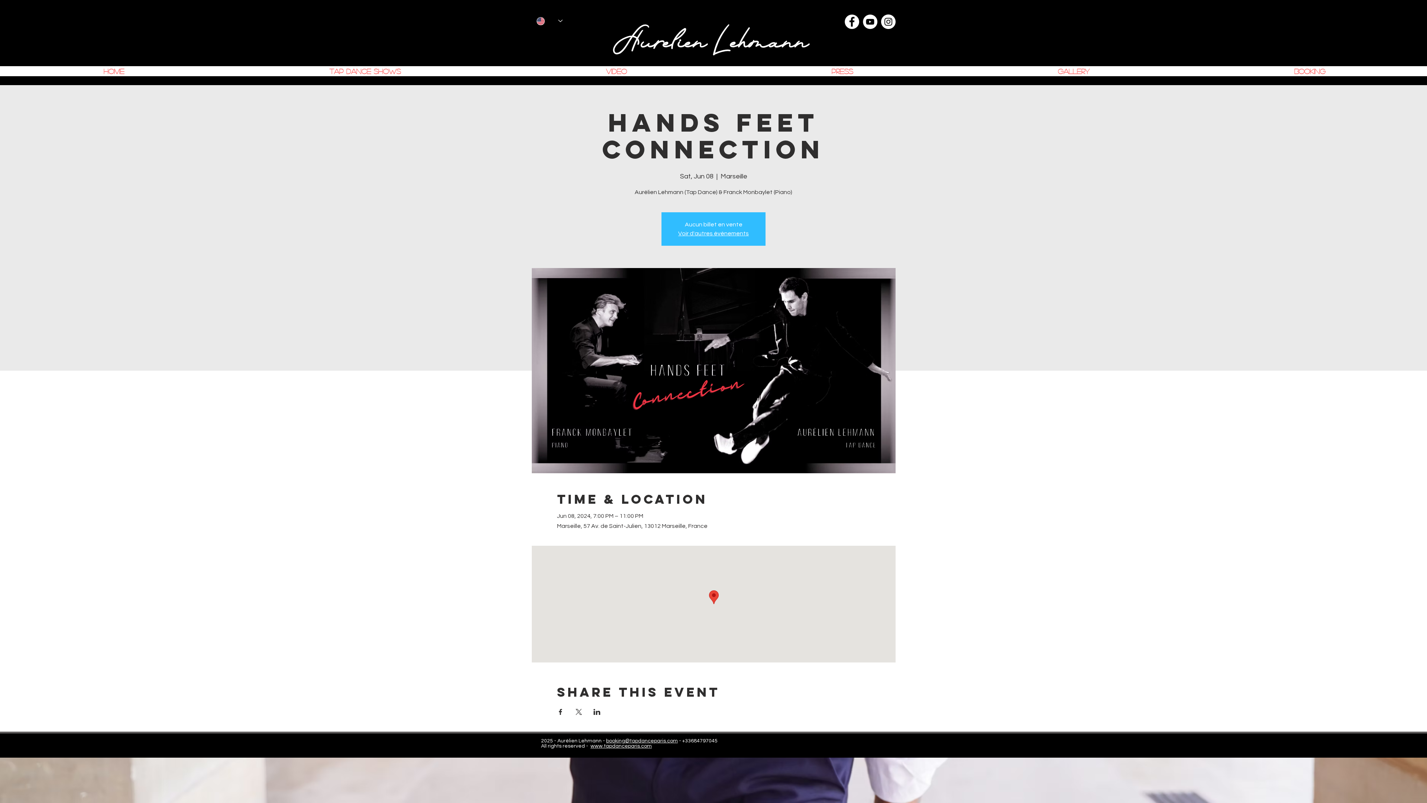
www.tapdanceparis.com (621, 746)
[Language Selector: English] (549, 21)
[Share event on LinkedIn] (597, 712)
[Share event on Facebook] (560, 712)
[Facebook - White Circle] (852, 21)
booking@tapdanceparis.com (642, 741)
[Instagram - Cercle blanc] (888, 21)
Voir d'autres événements (713, 233)
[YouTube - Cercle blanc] (870, 21)
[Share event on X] (578, 712)
